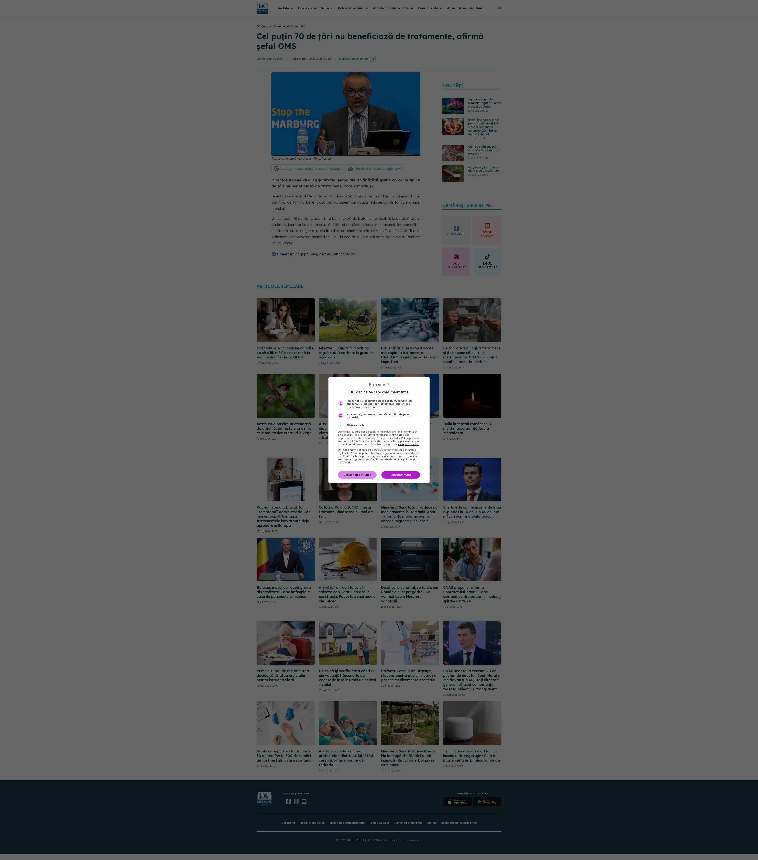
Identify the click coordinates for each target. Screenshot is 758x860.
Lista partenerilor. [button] (408, 444)
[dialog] (379, 430)
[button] (379, 425)
